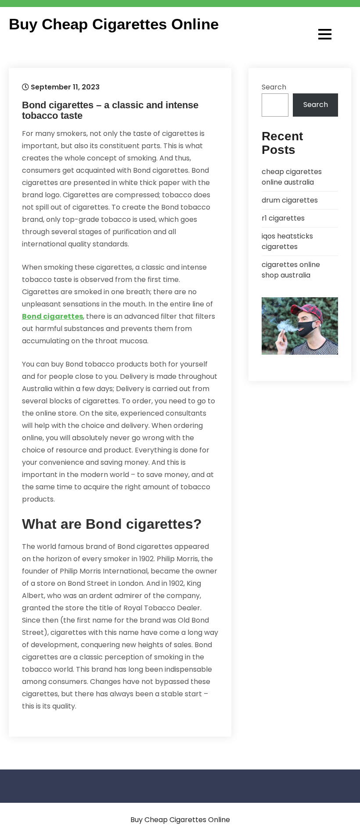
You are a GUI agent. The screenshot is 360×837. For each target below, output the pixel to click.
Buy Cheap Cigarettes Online (114, 24)
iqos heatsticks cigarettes (287, 241)
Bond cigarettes (52, 316)
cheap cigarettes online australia (292, 177)
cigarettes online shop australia (291, 270)
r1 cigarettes (283, 218)
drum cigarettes (290, 200)
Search (274, 87)
